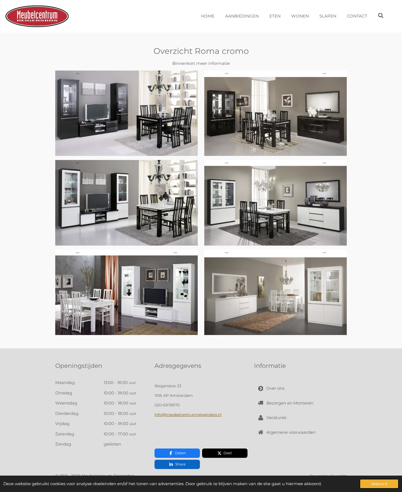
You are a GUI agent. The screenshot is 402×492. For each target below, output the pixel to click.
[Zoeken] (381, 16)
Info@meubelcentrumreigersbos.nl (188, 414)
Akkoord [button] (379, 484)
